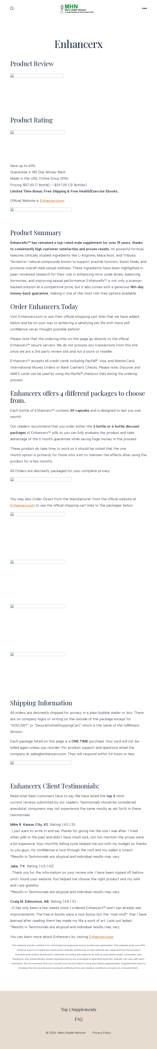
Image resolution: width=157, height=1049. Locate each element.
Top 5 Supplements (78, 1009)
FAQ (79, 1019)
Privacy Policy (102, 1032)
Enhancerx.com (52, 201)
